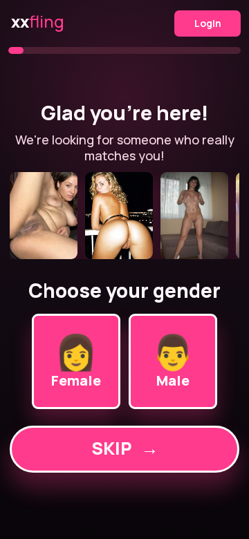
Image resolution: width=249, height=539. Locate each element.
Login (207, 23)
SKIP (124, 448)
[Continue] (124, 215)
